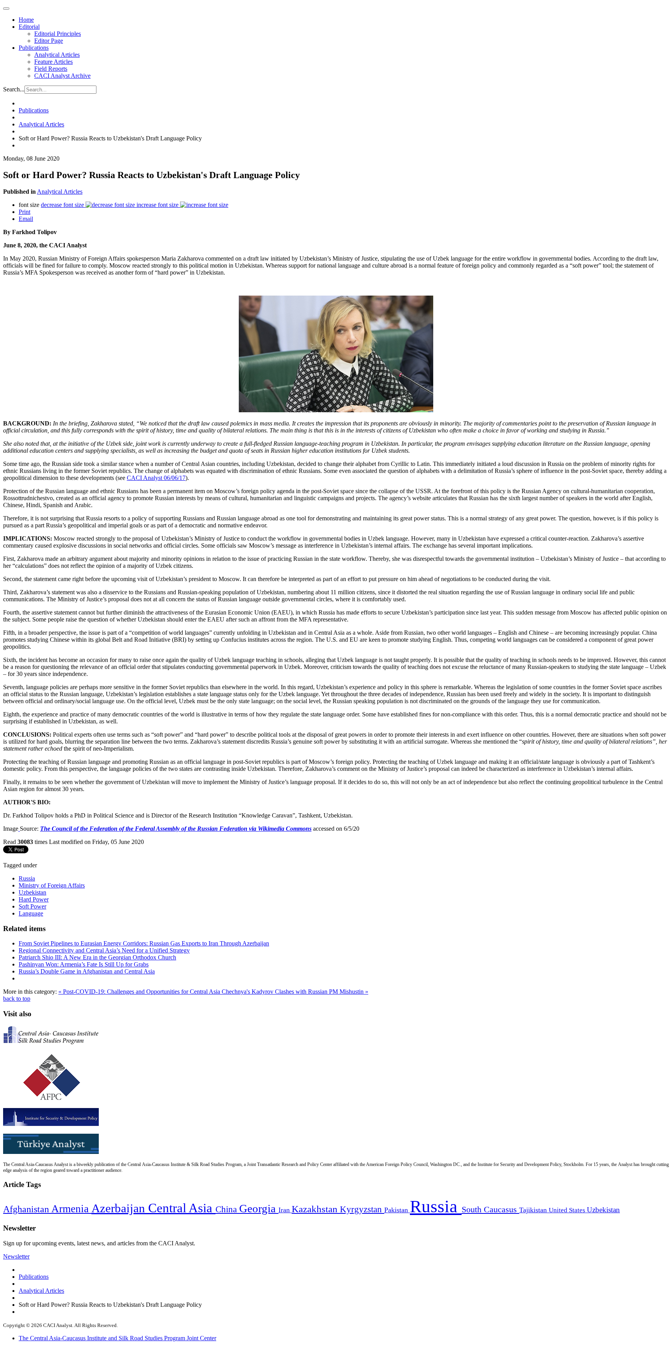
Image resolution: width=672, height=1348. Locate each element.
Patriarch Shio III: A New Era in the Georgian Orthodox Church (97, 957)
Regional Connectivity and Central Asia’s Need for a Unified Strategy (104, 950)
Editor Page (48, 40)
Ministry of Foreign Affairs (52, 885)
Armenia (71, 1209)
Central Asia (181, 1208)
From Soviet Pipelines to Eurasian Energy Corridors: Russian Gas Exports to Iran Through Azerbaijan (144, 943)
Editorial (29, 26)
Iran (285, 1210)
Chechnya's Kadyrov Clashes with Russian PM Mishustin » (295, 991)
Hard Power (34, 899)
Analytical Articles (57, 54)
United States (568, 1210)
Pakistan (397, 1210)
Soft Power (32, 906)
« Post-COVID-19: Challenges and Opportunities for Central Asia (140, 991)
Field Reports (50, 68)
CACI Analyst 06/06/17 (156, 477)
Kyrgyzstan (362, 1209)
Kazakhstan (316, 1209)
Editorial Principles (57, 33)
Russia (27, 878)
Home (26, 19)
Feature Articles (53, 61)
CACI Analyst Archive (62, 75)
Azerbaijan (119, 1208)
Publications (34, 47)
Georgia (258, 1208)
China (227, 1209)
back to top (16, 998)
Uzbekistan (32, 892)
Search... (13, 89)
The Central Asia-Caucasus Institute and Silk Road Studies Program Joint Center (117, 1338)
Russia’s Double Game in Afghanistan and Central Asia (87, 971)
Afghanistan (27, 1209)
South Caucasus (490, 1209)
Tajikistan (534, 1210)
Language (31, 913)
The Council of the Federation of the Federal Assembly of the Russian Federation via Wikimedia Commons (176, 828)
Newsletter (16, 1256)
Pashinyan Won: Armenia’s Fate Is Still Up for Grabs (84, 964)
